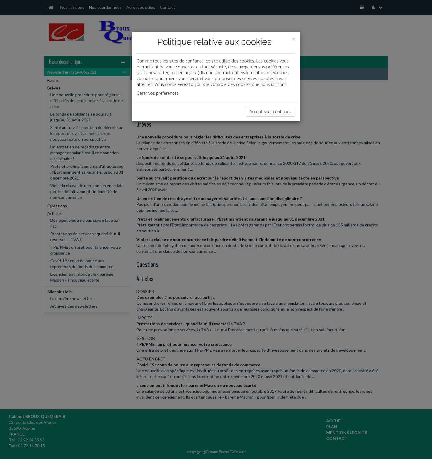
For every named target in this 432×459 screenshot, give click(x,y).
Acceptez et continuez (271, 111)
